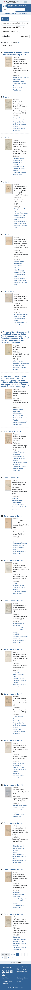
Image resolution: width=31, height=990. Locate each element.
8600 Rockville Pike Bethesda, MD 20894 (22, 970)
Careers (19, 982)
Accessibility (20, 980)
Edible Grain (16, 897)
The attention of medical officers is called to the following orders (15, 54)
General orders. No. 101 (13, 649)
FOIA (3, 980)
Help (14, 14)
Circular (6, 97)
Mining (14, 852)
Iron (14, 539)
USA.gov (20, 987)
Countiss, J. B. (17, 729)
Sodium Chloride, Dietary (20, 899)
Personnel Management (21, 213)
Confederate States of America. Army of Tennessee (19, 469)
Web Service (23, 14)
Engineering (16, 937)
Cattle (14, 676)
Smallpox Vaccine (18, 118)
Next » (20, 42)
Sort (3, 45)
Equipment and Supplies (21, 314)
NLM (9, 987)
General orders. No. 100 (13, 560)
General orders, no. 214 (12, 431)
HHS (16, 987)
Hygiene (15, 164)
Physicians (17, 211)
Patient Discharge (19, 270)
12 (12, 958)
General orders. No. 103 (13, 870)
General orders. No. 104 (13, 914)
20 (11, 45)
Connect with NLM (7, 967)
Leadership (16, 454)
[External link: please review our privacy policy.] (3, 971)
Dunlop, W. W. (17, 774)
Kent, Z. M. (16, 634)
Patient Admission (19, 268)
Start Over (5, 19)
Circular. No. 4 (8, 292)
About (7, 14)
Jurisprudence (17, 626)
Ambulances (16, 79)
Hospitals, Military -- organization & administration (19, 160)
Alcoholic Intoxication (19, 719)
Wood (14, 541)
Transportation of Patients (21, 77)
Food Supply (16, 892)
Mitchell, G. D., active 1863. (21, 636)
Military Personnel (19, 209)
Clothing (15, 583)
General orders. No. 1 (12, 478)
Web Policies (5, 978)
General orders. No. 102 (13, 740)
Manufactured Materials (20, 543)
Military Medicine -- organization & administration (19, 412)
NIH (13, 987)
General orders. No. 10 (13, 516)
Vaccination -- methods (20, 120)
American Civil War (18, 82)
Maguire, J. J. (16, 638)
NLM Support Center (22, 978)
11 (9, 958)
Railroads (15, 498)
